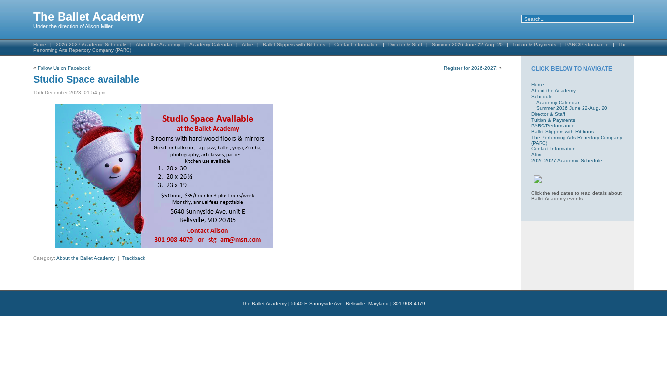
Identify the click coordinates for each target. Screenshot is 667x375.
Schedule (542, 96)
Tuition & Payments (534, 44)
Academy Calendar (210, 44)
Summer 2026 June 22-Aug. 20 (467, 44)
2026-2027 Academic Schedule (566, 160)
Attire (247, 44)
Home (537, 84)
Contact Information (356, 44)
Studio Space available (86, 79)
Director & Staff (405, 44)
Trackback (133, 258)
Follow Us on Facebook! (65, 68)
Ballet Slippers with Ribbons (294, 44)
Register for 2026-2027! (471, 68)
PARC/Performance (587, 44)
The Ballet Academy (88, 16)
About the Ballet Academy (85, 258)
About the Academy (158, 44)
